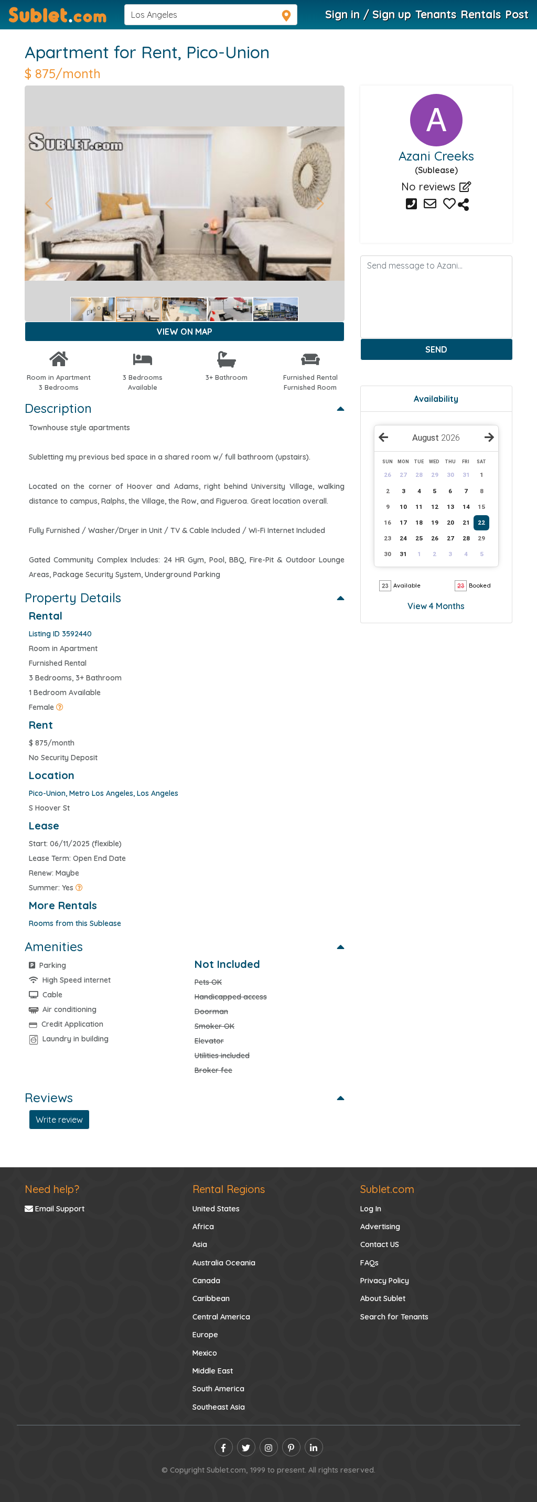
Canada (206, 1280)
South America (218, 1388)
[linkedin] (314, 1447)
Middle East (212, 1371)
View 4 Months (436, 606)
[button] (48, 204)
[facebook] (223, 1447)
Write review (59, 1119)
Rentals (480, 14)
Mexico (204, 1353)
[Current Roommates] (59, 707)
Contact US (379, 1244)
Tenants (435, 14)
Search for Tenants (394, 1317)
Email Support (58, 1208)
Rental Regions (228, 1189)
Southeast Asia (218, 1407)
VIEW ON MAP (184, 331)
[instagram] (269, 1447)
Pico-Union (228, 51)
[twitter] (246, 1447)
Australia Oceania (223, 1262)
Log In (370, 1208)
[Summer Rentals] (79, 887)
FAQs (369, 1262)
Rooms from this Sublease (75, 923)
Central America (221, 1317)
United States (216, 1208)
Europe (205, 1334)
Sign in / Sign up (368, 14)
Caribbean (211, 1298)
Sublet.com (387, 1189)
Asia (199, 1244)
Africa (203, 1226)
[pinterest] (291, 1447)
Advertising (380, 1226)
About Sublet (382, 1298)
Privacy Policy (384, 1280)
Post (517, 14)
